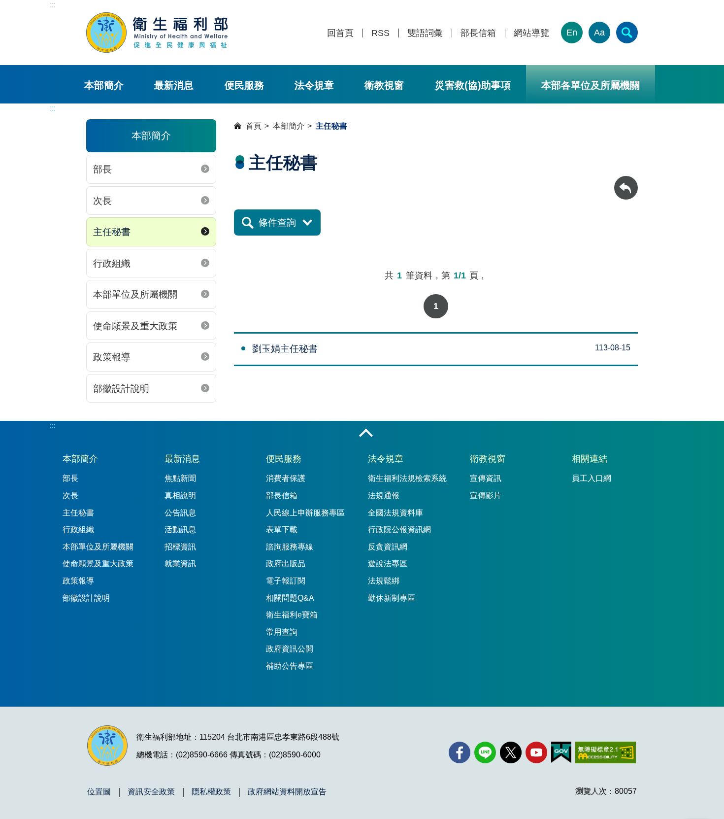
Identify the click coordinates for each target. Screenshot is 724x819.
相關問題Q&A (290, 598)
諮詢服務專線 (289, 547)
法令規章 (314, 85)
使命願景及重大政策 (135, 326)
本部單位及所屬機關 (135, 294)
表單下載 (281, 529)
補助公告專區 (289, 666)
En (571, 32)
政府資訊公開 (289, 649)
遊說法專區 (387, 563)
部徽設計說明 (121, 388)
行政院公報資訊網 (399, 529)
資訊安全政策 (151, 792)
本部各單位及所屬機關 (590, 85)
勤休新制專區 (391, 598)
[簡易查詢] (627, 32)
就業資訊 (180, 563)
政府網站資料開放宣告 (287, 792)
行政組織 (112, 263)
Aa (599, 32)
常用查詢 (281, 632)
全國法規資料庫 (395, 513)
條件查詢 (277, 222)
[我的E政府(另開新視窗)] (561, 752)
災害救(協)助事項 (473, 85)
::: (53, 4)
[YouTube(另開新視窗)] (536, 752)
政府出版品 (285, 563)
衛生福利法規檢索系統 (407, 478)
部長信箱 (478, 33)
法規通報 (383, 495)
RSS (380, 33)
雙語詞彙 (425, 33)
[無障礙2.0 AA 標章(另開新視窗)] (605, 752)
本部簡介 (104, 85)
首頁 (254, 126)
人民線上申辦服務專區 (305, 513)
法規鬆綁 (383, 581)
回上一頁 (626, 180)
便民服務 (244, 85)
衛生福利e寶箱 (292, 615)
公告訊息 (180, 513)
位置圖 (99, 792)
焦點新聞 (180, 478)
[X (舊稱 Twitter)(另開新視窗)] (511, 752)
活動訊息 (180, 529)
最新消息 (174, 85)
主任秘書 (112, 232)
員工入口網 (591, 478)
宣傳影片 (485, 495)
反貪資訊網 (387, 547)
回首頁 (340, 33)
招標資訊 (180, 547)
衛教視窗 (384, 85)
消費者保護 (285, 478)
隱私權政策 (211, 792)
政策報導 (112, 357)
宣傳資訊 (485, 478)
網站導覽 (531, 33)
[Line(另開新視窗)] (485, 752)
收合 (366, 433)
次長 (102, 201)
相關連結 (589, 459)
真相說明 (180, 495)
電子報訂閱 (285, 581)
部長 (102, 169)
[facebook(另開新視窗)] (459, 752)
